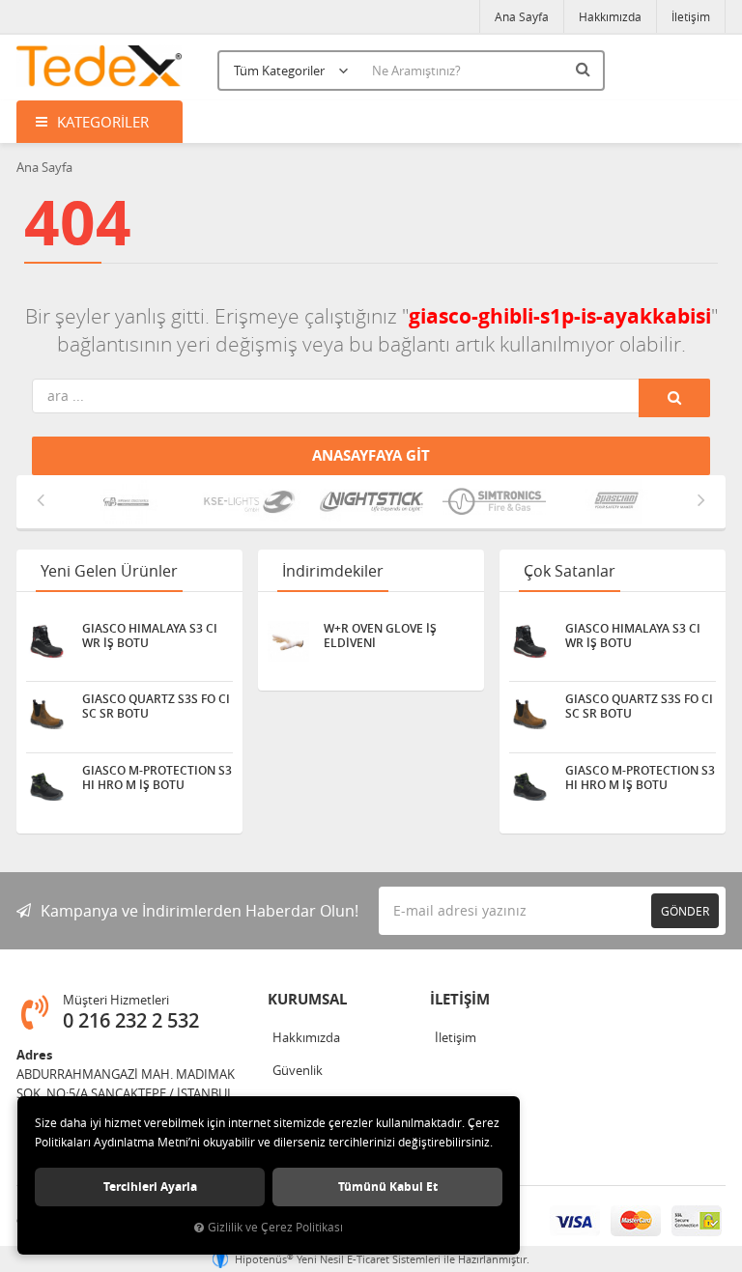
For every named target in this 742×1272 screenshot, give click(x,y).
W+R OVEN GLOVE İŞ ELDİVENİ (380, 635)
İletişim (690, 16)
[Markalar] (126, 501)
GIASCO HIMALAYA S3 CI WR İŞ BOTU (149, 635)
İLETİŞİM (460, 999)
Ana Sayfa (522, 16)
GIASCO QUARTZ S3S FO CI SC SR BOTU (156, 706)
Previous (40, 499)
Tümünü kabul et (388, 1186)
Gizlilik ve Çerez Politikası (275, 1227)
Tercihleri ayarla (150, 1186)
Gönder (685, 911)
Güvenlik (297, 1070)
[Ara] (585, 68)
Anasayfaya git (371, 455)
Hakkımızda (610, 16)
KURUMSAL (307, 999)
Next (701, 499)
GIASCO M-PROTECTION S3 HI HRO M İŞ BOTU (157, 777)
